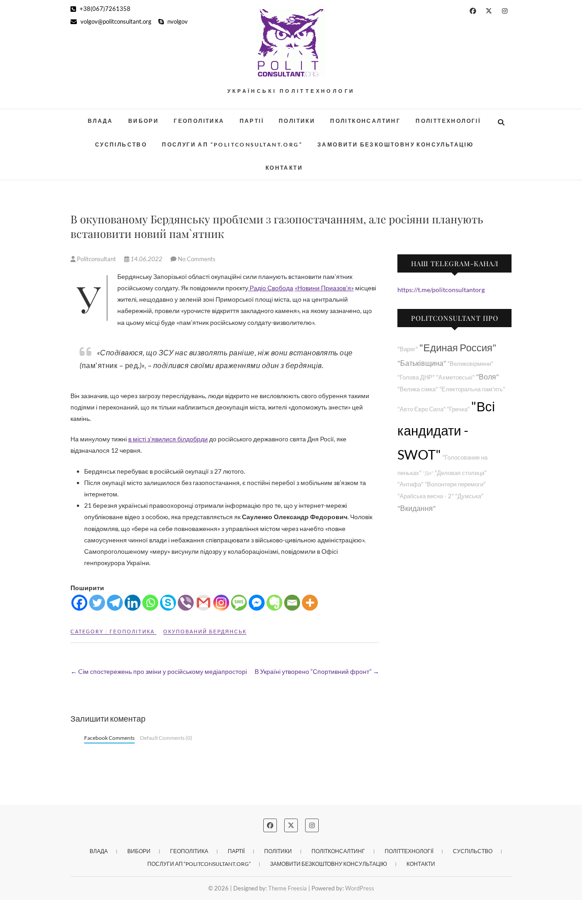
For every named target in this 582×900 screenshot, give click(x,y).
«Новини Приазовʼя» (324, 288)
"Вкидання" (416, 508)
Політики (297, 120)
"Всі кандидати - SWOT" (446, 430)
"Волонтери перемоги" (455, 484)
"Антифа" (410, 484)
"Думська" (469, 496)
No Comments (197, 259)
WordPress (359, 888)
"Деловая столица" (461, 473)
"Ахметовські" (455, 377)
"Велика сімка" (417, 389)
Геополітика (199, 120)
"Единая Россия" (458, 347)
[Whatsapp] (150, 603)
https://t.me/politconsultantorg (441, 289)
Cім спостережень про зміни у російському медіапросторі (158, 671)
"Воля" (487, 376)
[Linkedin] (132, 603)
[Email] (292, 603)
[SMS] (239, 603)
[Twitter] (97, 603)
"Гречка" (458, 409)
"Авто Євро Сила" (421, 409)
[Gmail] (203, 603)
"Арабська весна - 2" (425, 496)
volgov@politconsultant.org (115, 21)
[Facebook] (79, 603)
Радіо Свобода (270, 288)
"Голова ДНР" (416, 377)
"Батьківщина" (421, 363)
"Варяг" (407, 349)
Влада (100, 120)
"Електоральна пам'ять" (472, 389)
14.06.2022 (146, 259)
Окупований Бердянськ (204, 631)
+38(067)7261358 (104, 8)
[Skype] (168, 603)
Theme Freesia (287, 888)
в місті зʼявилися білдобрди (168, 439)
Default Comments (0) (166, 737)
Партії (252, 120)
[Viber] (186, 603)
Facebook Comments (109, 737)
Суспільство (121, 144)
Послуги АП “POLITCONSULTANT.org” (232, 144)
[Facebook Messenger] (257, 603)
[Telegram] (115, 603)
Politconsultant (96, 259)
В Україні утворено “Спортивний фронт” (317, 671)
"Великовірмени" (470, 363)
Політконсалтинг (365, 120)
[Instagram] (221, 603)
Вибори (143, 120)
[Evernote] (274, 603)
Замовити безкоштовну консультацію (395, 144)
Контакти (284, 167)
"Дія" (428, 473)
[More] (310, 603)
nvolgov (177, 21)
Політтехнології (448, 120)
